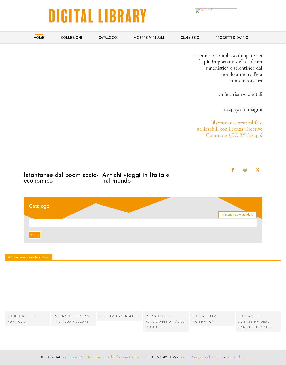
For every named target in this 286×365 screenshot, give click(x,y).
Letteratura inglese (119, 316)
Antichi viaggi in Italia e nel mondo (135, 178)
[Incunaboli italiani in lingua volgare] (73, 288)
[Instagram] (245, 170)
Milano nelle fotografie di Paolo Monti (165, 322)
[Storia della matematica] (212, 288)
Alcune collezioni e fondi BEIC (28, 257)
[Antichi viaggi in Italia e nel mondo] (140, 110)
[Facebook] (233, 170)
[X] (257, 170)
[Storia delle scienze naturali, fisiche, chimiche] (258, 288)
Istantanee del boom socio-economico (61, 178)
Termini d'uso (236, 357)
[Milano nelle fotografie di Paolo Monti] (165, 288)
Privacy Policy (189, 357)
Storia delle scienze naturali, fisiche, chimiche (254, 322)
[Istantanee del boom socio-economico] (62, 110)
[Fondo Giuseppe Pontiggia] (27, 288)
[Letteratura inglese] (119, 288)
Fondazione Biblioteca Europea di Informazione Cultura (103, 357)
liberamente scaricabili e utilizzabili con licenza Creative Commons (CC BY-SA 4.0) (229, 129)
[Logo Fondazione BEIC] (97, 16)
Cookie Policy (213, 357)
